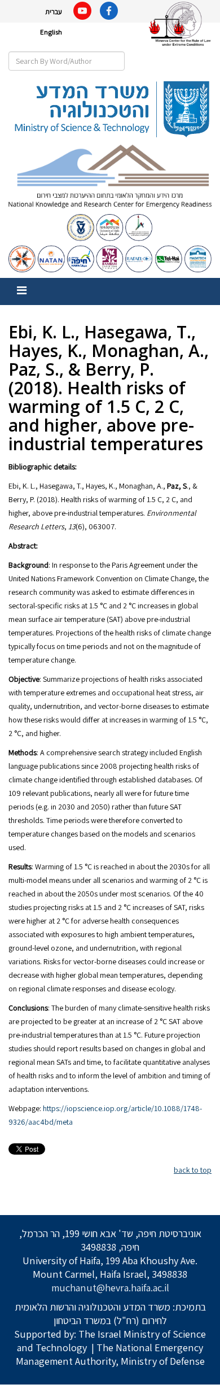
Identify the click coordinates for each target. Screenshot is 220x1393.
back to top (193, 1170)
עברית (53, 11)
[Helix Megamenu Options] (22, 290)
